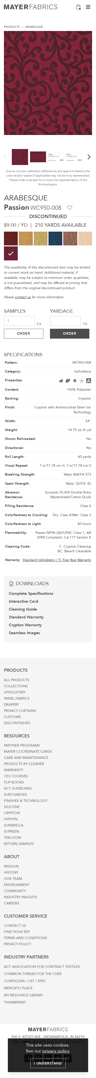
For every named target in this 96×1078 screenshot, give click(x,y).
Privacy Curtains (20, 710)
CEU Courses (16, 776)
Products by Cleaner (24, 764)
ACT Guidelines (18, 788)
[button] (5, 157)
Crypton (12, 813)
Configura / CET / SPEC (25, 981)
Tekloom (12, 837)
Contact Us (15, 925)
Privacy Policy (17, 944)
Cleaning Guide (23, 609)
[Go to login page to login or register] (69, 207)
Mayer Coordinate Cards (28, 751)
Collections (16, 686)
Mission (11, 866)
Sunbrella (13, 825)
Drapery (11, 704)
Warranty (13, 770)
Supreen (11, 831)
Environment (17, 885)
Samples (15, 311)
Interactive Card (23, 601)
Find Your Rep (17, 931)
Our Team (13, 878)
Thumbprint (15, 1002)
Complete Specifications (31, 593)
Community (15, 891)
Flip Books (14, 782)
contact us (23, 297)
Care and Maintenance (26, 757)
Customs (12, 717)
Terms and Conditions (25, 938)
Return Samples (19, 843)
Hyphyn (10, 819)
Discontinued (17, 723)
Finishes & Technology (25, 800)
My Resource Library (23, 995)
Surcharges (15, 794)
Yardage (61, 311)
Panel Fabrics (17, 698)
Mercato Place (18, 988)
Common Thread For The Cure (33, 974)
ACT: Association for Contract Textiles (42, 966)
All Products (16, 680)
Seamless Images (24, 632)
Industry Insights (20, 897)
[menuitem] (12, 27)
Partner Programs (22, 745)
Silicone (12, 807)
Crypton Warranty (25, 625)
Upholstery (14, 692)
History (11, 872)
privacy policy (55, 1051)
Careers (11, 903)
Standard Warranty (26, 617)
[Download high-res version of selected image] (86, 37)
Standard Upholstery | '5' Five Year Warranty (57, 560)
